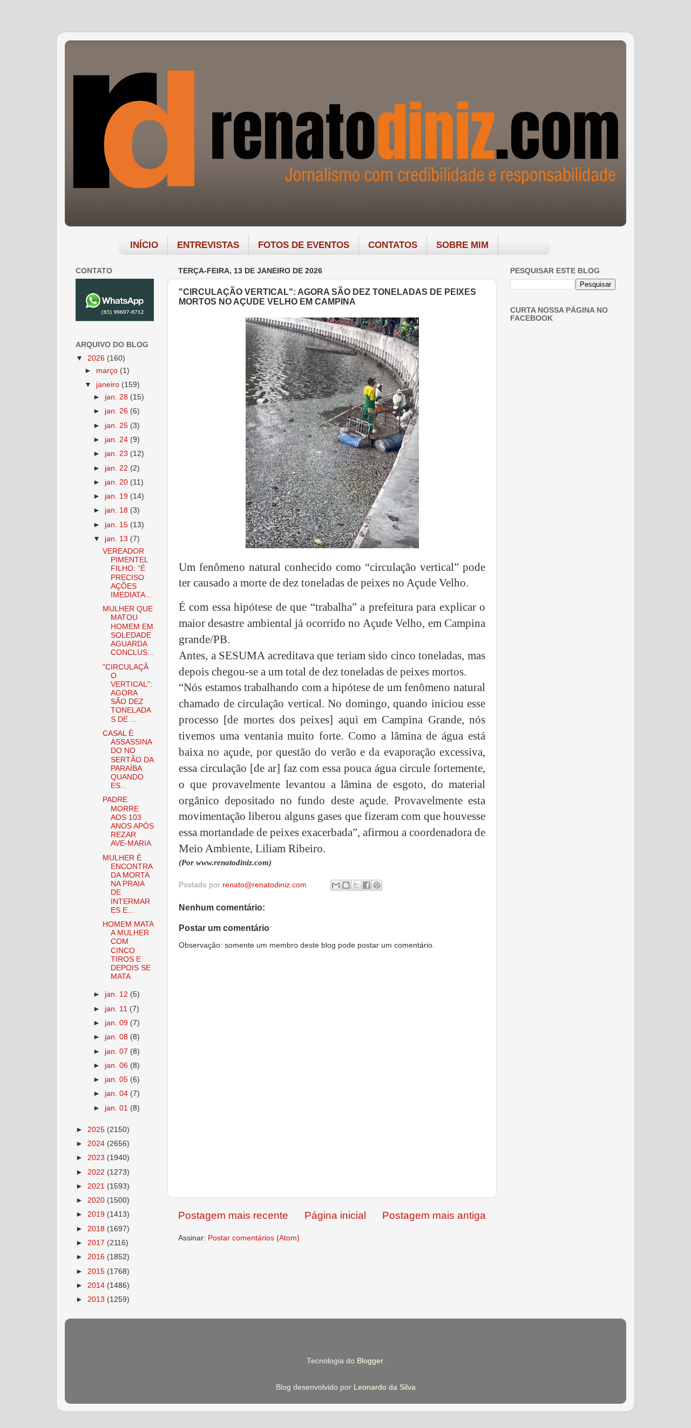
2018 (97, 1229)
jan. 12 (117, 994)
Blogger (370, 1361)
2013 (97, 1299)
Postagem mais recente (233, 1215)
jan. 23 (117, 454)
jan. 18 (117, 510)
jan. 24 (117, 440)
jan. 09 (117, 1023)
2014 (97, 1285)
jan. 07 (117, 1051)
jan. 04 (117, 1093)
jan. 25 (117, 426)
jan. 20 (117, 482)
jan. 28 (117, 397)
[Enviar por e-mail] (335, 885)
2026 (97, 358)
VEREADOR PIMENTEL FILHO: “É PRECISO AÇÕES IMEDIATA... (127, 573)
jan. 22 (117, 468)
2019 (97, 1214)
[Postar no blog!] (346, 885)
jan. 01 (117, 1108)
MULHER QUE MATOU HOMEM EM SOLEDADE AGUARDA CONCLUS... (128, 631)
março (108, 371)
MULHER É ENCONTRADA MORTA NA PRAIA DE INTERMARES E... (128, 884)
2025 (97, 1130)
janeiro (108, 385)
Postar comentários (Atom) (254, 1238)
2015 (97, 1271)
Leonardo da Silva (385, 1387)
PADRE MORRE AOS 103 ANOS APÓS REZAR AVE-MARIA (128, 821)
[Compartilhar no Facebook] (366, 885)
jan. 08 (117, 1037)
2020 (97, 1200)
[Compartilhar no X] (356, 885)
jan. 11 (117, 1009)
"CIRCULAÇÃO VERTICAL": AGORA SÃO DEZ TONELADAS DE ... (127, 693)
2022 (97, 1172)
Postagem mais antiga (434, 1215)
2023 (97, 1158)
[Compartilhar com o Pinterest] (376, 885)
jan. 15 (117, 525)
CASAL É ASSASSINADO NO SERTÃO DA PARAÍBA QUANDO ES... (128, 759)
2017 (97, 1243)
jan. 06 (117, 1065)
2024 (97, 1144)
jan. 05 (117, 1079)
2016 (97, 1257)
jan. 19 (117, 496)
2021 (97, 1186)
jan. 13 (117, 539)
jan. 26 (117, 411)
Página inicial (335, 1215)
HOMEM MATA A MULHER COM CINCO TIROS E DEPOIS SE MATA (128, 950)
